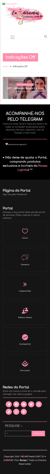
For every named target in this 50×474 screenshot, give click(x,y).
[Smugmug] (16, 411)
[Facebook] (16, 404)
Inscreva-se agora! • (17, 144)
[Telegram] (8, 404)
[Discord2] (24, 404)
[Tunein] (24, 411)
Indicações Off (25, 85)
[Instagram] (38, 404)
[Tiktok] (8, 411)
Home (5, 66)
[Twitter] (31, 404)
